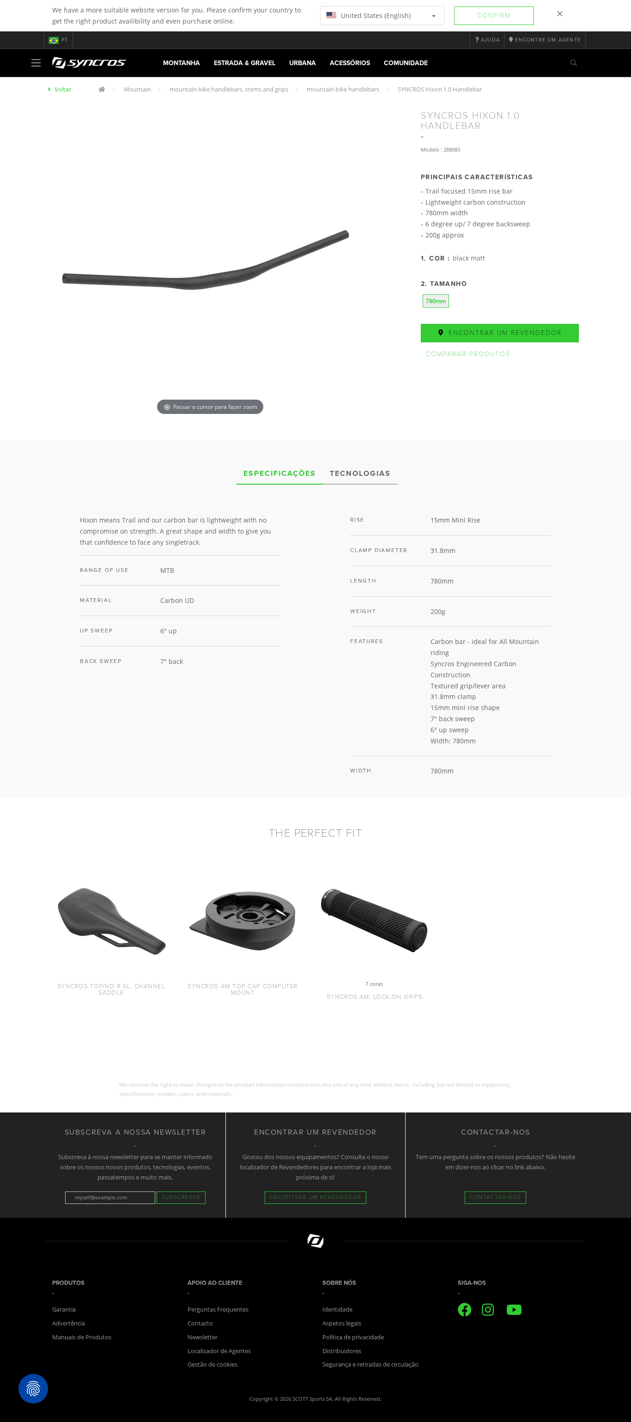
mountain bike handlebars (343, 89)
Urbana (302, 63)
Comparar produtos (468, 354)
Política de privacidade (353, 1337)
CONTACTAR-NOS (495, 1197)
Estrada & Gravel (244, 63)
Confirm (494, 15)
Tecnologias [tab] (360, 473)
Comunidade (406, 63)
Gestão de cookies (212, 1364)
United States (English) (375, 15)
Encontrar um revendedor (504, 333)
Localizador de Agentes (219, 1351)
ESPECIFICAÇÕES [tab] (279, 473)
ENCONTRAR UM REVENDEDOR (315, 1197)
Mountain (137, 89)
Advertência (68, 1323)
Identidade (337, 1309)
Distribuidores (341, 1351)
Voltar (63, 89)
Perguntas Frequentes (218, 1309)
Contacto (200, 1323)
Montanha (181, 63)
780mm (436, 301)
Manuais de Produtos (81, 1337)
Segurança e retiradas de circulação (370, 1364)
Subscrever (181, 1197)
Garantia (64, 1309)
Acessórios (350, 63)
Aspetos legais (341, 1323)
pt (64, 40)
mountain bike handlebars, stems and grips (229, 89)
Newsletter (203, 1337)
